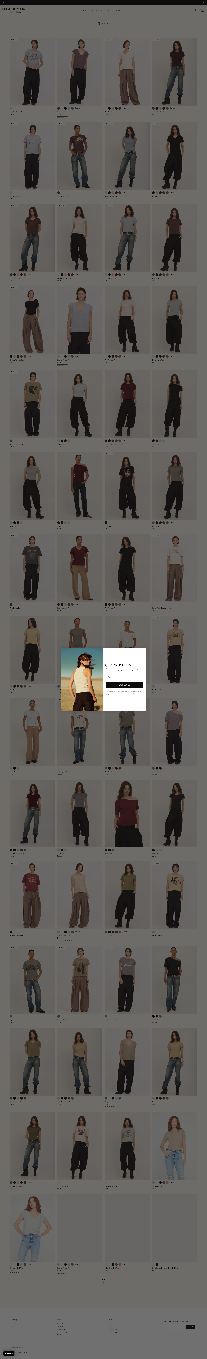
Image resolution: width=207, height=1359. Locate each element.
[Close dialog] (142, 651)
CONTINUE (124, 684)
